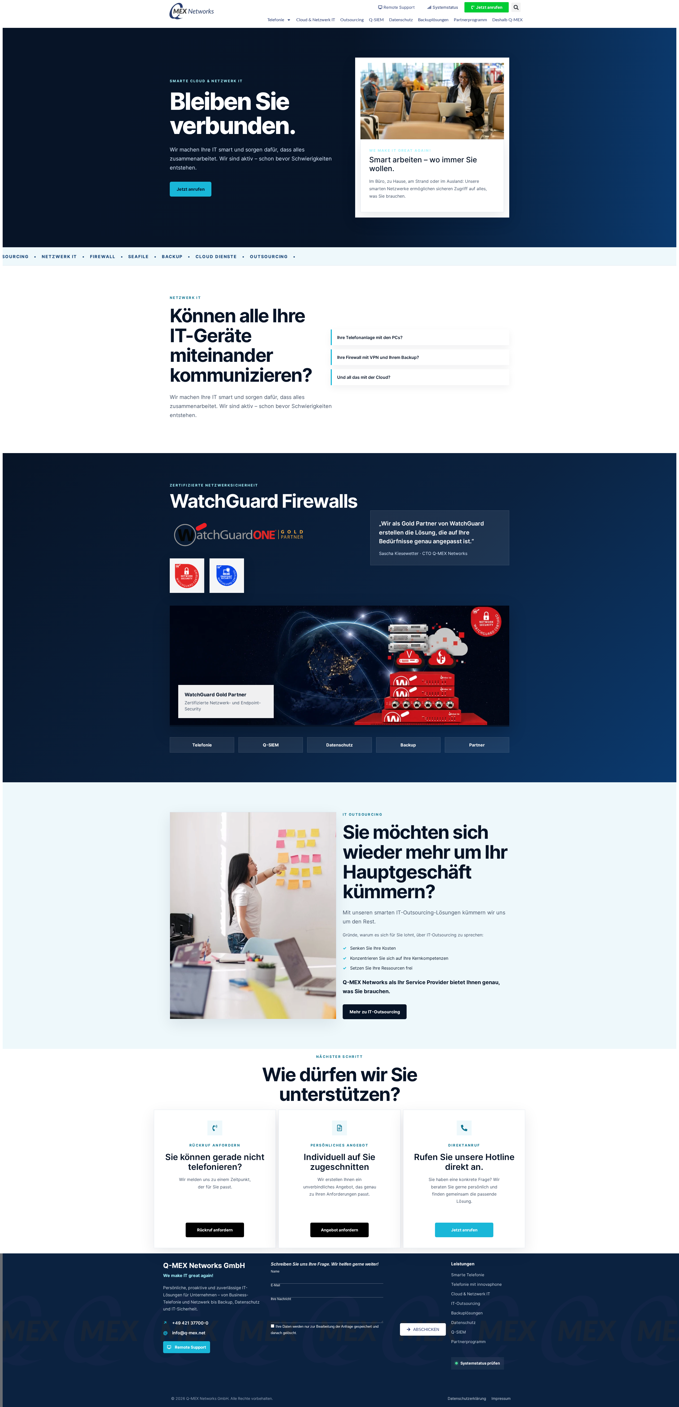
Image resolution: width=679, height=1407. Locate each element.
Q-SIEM (376, 20)
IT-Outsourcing (465, 1303)
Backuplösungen (433, 20)
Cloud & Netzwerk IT (315, 20)
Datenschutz (401, 20)
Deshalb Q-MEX (507, 20)
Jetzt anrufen (191, 189)
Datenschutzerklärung (467, 1398)
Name (275, 1271)
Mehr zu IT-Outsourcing (375, 1011)
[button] (516, 7)
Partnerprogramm (470, 20)
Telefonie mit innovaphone (476, 1284)
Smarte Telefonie (467, 1274)
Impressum (501, 1398)
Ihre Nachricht (281, 1299)
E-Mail (275, 1285)
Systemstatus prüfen (480, 1363)
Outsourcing (352, 20)
